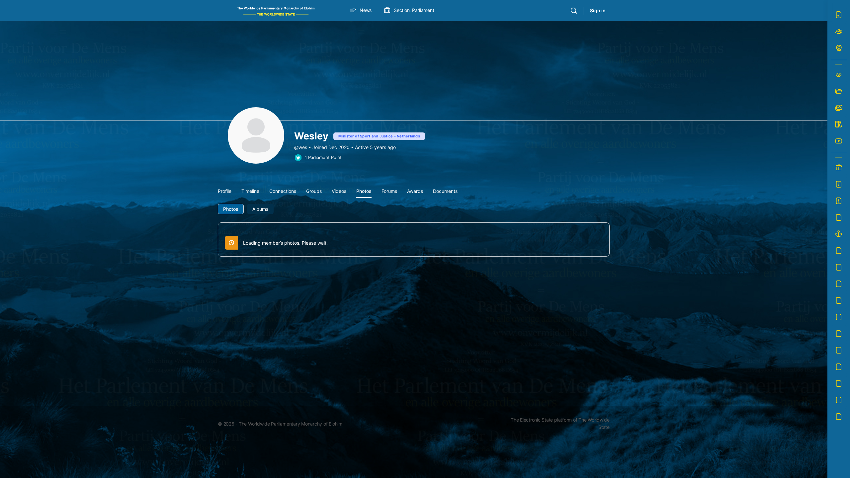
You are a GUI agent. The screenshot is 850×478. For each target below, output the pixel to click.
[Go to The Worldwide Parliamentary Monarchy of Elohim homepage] (276, 10)
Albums (260, 209)
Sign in (598, 10)
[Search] (573, 11)
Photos (230, 209)
